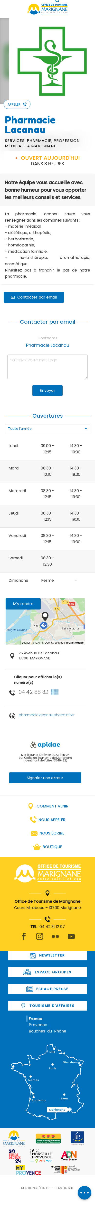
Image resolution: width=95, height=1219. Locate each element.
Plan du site (64, 1188)
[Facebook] (24, 939)
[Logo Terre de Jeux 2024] (15, 1156)
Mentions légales (35, 1188)
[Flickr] (55, 939)
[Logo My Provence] (28, 1170)
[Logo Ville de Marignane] (13, 1138)
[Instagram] (40, 939)
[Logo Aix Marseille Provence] (41, 1156)
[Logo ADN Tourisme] (69, 1156)
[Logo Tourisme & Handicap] (77, 1138)
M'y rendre (23, 604)
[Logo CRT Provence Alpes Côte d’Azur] (65, 1169)
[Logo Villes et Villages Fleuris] (48, 1139)
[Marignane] (47, 874)
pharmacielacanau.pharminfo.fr (47, 715)
